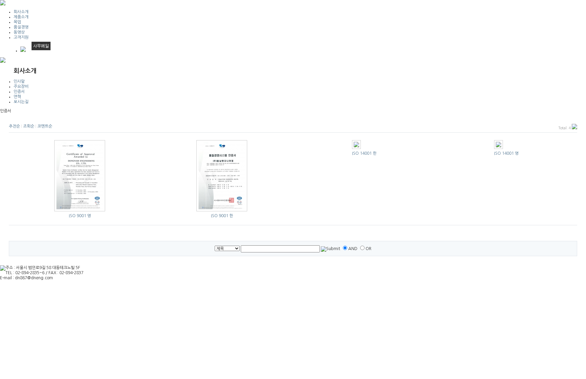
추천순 (14, 126)
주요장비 (21, 86)
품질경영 (21, 27)
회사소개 (21, 12)
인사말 (19, 81)
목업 (17, 22)
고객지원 (21, 37)
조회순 (28, 126)
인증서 (19, 92)
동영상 (19, 32)
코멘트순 (44, 126)
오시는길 (21, 102)
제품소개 (21, 17)
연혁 (17, 97)
